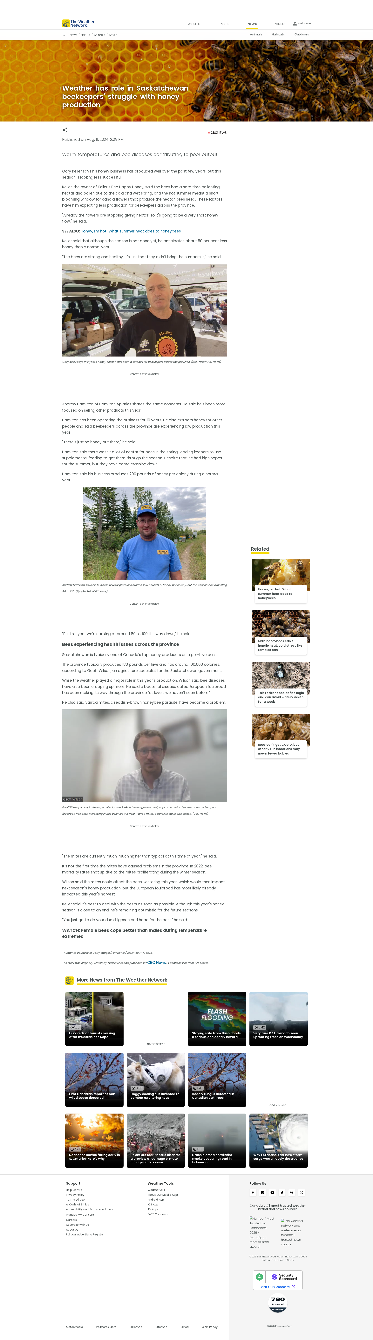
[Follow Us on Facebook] (253, 1193)
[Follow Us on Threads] (292, 1193)
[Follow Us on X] (301, 1193)
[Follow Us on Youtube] (272, 1193)
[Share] (65, 130)
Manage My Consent (80, 1214)
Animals (99, 35)
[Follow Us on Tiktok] (282, 1193)
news (73, 35)
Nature (85, 35)
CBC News (156, 962)
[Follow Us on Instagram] (263, 1193)
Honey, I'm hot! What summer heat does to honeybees (131, 231)
